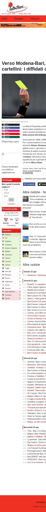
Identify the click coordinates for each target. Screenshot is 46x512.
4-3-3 (6, 190)
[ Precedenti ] (11, 225)
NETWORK (40, 502)
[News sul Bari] (17, 7)
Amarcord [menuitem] (34, 19)
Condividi (30, 184)
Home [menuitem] (4, 19)
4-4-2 (6, 196)
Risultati (11, 204)
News (31, 168)
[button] (11, 200)
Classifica (6, 231)
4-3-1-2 (6, 193)
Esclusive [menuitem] (18, 19)
